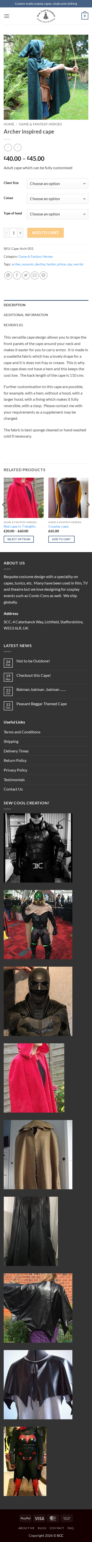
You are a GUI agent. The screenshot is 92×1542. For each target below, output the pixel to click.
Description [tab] (15, 305)
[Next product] (8, 147)
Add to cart (45, 232)
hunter (51, 264)
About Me (26, 1528)
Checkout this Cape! (33, 675)
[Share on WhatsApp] (8, 275)
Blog (42, 1528)
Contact (57, 1528)
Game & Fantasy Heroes (40, 124)
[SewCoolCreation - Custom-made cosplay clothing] (46, 16)
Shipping (11, 741)
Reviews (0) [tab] (13, 325)
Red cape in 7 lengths (20, 526)
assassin (28, 264)
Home (9, 124)
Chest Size (11, 183)
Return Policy (15, 760)
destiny (40, 264)
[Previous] (4, 514)
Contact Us (13, 789)
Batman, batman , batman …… (41, 689)
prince (61, 264)
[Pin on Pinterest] (43, 275)
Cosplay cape (58, 526)
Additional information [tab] (26, 315)
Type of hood (13, 213)
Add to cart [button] (61, 539)
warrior (78, 264)
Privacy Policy (15, 770)
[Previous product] (17, 147)
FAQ (70, 1528)
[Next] (88, 514)
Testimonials (14, 779)
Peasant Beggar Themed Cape (41, 703)
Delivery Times (16, 750)
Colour (8, 198)
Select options (18, 539)
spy (69, 264)
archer (16, 264)
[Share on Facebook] (17, 275)
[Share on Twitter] (26, 275)
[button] (7, 16)
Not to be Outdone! (33, 660)
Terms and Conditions (22, 731)
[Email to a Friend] (35, 275)
